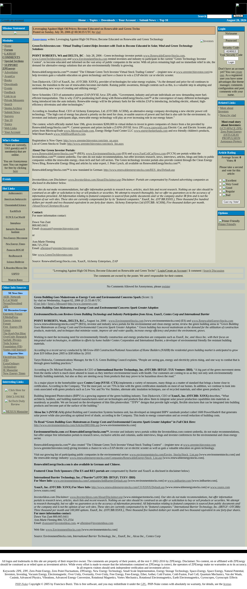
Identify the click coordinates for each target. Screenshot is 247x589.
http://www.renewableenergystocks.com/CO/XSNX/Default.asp (128, 487)
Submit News (12, 112)
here (15, 171)
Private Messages (14, 100)
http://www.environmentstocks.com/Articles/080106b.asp (66, 425)
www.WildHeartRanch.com (69, 133)
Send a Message (57, 303)
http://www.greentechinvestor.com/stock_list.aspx (95, 143)
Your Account (12, 132)
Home (7, 45)
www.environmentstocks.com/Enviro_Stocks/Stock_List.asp (164, 454)
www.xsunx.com (220, 487)
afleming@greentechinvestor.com (59, 248)
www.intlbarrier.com (179, 480)
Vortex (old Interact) (14, 349)
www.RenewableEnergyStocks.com (164, 55)
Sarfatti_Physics (12, 339)
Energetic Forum (12, 313)
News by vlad (228, 115)
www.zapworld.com (155, 127)
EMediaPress (10, 317)
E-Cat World (10, 300)
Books (8, 80)
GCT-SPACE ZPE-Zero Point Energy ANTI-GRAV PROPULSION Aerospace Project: (231, 135)
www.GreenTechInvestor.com (49, 58)
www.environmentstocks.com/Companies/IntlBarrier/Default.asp (90, 480)
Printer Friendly (227, 224)
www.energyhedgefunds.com (151, 130)
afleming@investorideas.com (96, 523)
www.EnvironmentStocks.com (89, 58)
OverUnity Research (15, 336)
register (166, 286)
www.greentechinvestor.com (192, 71)
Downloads (11, 84)
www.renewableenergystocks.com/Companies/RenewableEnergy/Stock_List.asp (116, 457)
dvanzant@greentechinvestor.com (59, 228)
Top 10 (8, 120)
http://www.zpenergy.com (82, 303)
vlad (98, 32)
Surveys (9, 116)
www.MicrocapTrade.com (79, 130)
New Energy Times (14, 373)
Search (8, 104)
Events (8, 88)
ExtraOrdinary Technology (11, 365)
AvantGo (9, 76)
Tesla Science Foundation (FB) (12, 345)
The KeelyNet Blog (14, 333)
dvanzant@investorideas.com (59, 523)
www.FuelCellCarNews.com (149, 153)
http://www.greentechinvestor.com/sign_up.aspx (90, 140)
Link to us (10, 96)
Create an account (12, 20)
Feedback (9, 92)
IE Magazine (10, 370)
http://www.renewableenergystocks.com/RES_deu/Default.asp (139, 169)
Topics (8, 124)
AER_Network (12, 296)
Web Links (10, 128)
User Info (40, 303)
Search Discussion (213, 270)
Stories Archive (13, 108)
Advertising (11, 72)
